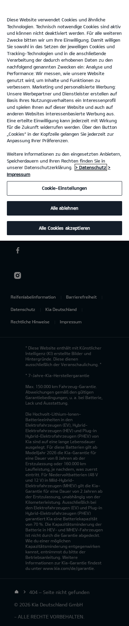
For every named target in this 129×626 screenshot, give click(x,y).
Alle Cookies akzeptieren (64, 228)
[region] (64, 120)
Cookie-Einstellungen (64, 188)
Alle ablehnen (65, 208)
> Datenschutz (90, 167)
